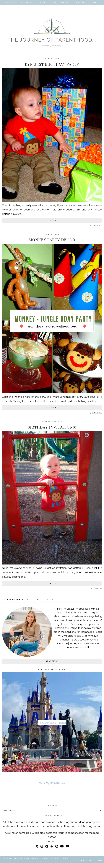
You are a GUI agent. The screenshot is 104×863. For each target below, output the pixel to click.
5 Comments (96, 226)
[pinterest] (56, 846)
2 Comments (96, 413)
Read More (52, 661)
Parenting (10, 2)
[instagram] (41, 846)
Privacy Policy (50, 858)
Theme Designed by (89, 860)
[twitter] (36, 846)
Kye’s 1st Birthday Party (52, 64)
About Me (79, 2)
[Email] (67, 846)
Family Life (27, 2)
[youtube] (62, 846)
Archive (65, 2)
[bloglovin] (51, 846)
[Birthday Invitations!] (52, 563)
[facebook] (46, 846)
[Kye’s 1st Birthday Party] (52, 200)
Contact (94, 2)
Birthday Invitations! (52, 426)
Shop (53, 2)
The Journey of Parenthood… (24, 858)
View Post (52, 221)
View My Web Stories (52, 782)
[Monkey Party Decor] (52, 392)
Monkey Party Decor (52, 239)
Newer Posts (14, 599)
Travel (41, 2)
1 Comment (96, 588)
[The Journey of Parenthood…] (52, 31)
